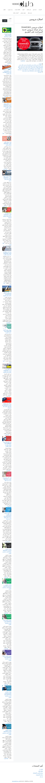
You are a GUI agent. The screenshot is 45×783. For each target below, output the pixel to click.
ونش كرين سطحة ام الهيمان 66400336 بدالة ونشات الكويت (7, 253)
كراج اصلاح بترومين (31, 68)
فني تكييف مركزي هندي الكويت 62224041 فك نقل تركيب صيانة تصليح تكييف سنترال (7, 516)
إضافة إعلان (40, 771)
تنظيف (4, 9)
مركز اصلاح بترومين (25, 69)
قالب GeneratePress (16, 781)
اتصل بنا (41, 769)
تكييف (23, 9)
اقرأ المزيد (23, 60)
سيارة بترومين (22, 67)
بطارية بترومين (40, 66)
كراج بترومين (25, 68)
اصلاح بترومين (33, 64)
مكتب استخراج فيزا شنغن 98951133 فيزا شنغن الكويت (7, 72)
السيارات (40, 9)
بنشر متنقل (30, 12)
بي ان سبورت (10, 9)
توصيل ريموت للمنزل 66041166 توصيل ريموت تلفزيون (7, 331)
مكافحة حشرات (17, 9)
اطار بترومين (21, 64)
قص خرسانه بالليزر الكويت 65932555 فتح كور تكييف (7, 143)
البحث (10, 18)
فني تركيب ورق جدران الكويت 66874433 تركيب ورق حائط (7, 479)
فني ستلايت (29, 9)
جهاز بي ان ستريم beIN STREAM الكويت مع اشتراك (7, 35)
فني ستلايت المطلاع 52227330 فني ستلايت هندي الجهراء (7, 294)
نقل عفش (34, 9)
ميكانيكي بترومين (37, 70)
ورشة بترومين (24, 70)
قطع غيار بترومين (37, 68)
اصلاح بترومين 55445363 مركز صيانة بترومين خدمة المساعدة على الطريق (32, 29)
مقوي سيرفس (23, 12)
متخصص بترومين (31, 69)
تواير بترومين (23, 66)
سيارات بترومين (27, 67)
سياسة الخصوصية (39, 774)
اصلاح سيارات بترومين (27, 64)
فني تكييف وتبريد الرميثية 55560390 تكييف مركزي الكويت (7, 371)
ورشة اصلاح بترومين (30, 70)
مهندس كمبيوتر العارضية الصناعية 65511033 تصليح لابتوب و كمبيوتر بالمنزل (7, 694)
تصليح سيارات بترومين (28, 66)
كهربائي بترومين (37, 69)
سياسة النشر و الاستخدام (38, 772)
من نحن (41, 776)
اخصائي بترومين (39, 64)
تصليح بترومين (35, 66)
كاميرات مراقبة (15, 12)
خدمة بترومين (33, 67)
